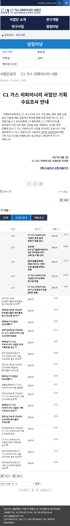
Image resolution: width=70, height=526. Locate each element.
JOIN (53, 3)
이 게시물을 (62, 191)
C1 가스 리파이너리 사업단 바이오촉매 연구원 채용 (37, 278)
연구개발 (52, 19)
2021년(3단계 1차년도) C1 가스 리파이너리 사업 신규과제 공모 (13, 396)
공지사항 (7, 51)
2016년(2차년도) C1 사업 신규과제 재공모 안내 (11, 465)
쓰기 (7, 476)
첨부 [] (7, 191)
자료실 (6, 58)
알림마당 (52, 26)
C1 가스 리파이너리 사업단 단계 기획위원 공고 (11, 442)
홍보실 (41, 51)
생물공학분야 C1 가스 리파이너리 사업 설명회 (12, 386)
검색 (37, 483)
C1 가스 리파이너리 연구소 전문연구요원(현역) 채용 (37, 289)
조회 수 (55, 229)
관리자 (6, 80)
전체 (5, 217)
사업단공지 (8, 73)
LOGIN (47, 3)
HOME (41, 3)
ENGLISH (60, 3)
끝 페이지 (45, 490)
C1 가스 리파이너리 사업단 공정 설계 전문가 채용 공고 (37, 238)
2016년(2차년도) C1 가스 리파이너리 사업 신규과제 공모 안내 (11, 453)
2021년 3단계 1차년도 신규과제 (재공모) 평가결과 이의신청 (12, 367)
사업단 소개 (18, 19)
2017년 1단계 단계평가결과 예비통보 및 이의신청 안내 (12, 301)
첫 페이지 (25, 490)
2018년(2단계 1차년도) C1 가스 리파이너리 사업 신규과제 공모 (13, 430)
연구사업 (18, 26)
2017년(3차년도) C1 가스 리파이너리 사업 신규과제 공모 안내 (11, 356)
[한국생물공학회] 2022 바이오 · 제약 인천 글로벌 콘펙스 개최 (36, 265)
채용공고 (39, 217)
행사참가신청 (10, 64)
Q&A (40, 58)
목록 (66, 200)
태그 (19, 476)
